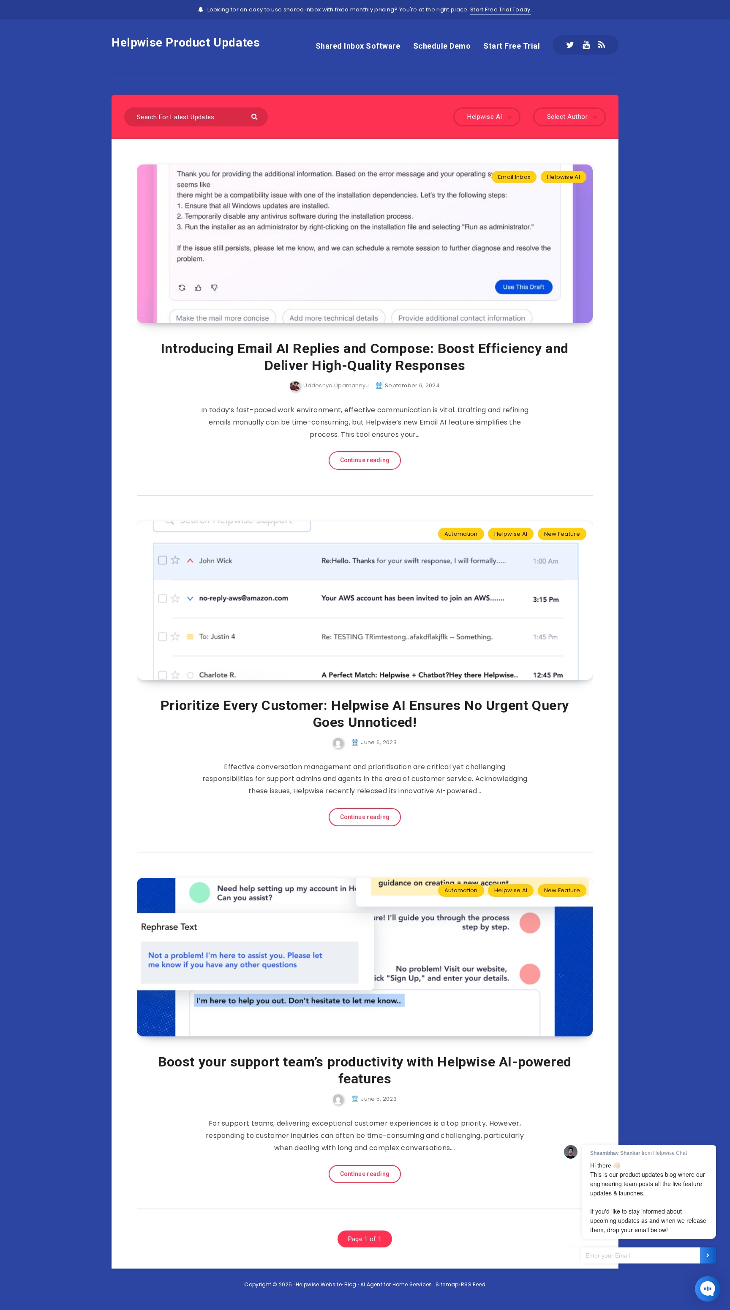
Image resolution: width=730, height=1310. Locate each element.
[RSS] (601, 44)
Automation (461, 534)
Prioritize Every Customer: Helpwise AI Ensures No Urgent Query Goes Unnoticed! (365, 713)
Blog (350, 1284)
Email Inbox (514, 177)
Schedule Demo (442, 45)
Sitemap (447, 1284)
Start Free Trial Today (500, 9)
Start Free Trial (511, 45)
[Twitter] (570, 44)
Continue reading (365, 460)
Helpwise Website (319, 1284)
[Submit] (255, 116)
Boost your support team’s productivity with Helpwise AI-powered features (365, 1070)
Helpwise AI (563, 177)
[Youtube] (586, 44)
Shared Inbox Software (358, 45)
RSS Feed (473, 1284)
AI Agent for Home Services (396, 1284)
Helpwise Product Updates (186, 42)
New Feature (562, 534)
